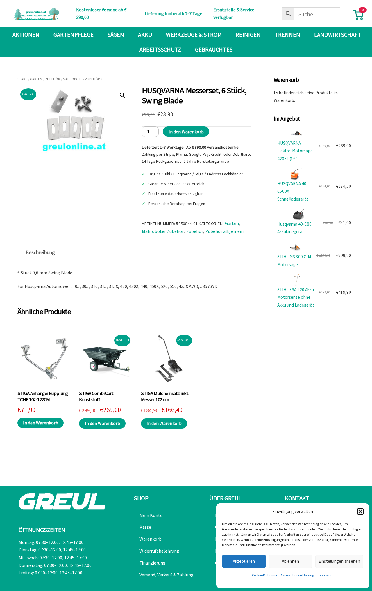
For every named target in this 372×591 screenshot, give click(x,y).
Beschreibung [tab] (40, 252)
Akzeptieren (244, 561)
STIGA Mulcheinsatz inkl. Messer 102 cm (165, 396)
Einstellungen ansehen (339, 561)
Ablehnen (290, 561)
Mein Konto (151, 515)
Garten (36, 79)
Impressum (325, 575)
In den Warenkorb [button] (40, 423)
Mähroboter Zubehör (81, 79)
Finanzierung (153, 563)
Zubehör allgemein (224, 231)
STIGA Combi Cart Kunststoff (96, 396)
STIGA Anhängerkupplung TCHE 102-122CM (42, 396)
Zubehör (52, 79)
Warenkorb (151, 539)
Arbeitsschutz (160, 49)
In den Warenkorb (186, 132)
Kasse (145, 527)
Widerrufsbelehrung (159, 551)
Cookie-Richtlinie (264, 575)
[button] (360, 511)
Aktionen (26, 34)
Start (22, 79)
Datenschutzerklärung (297, 575)
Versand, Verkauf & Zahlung (167, 575)
